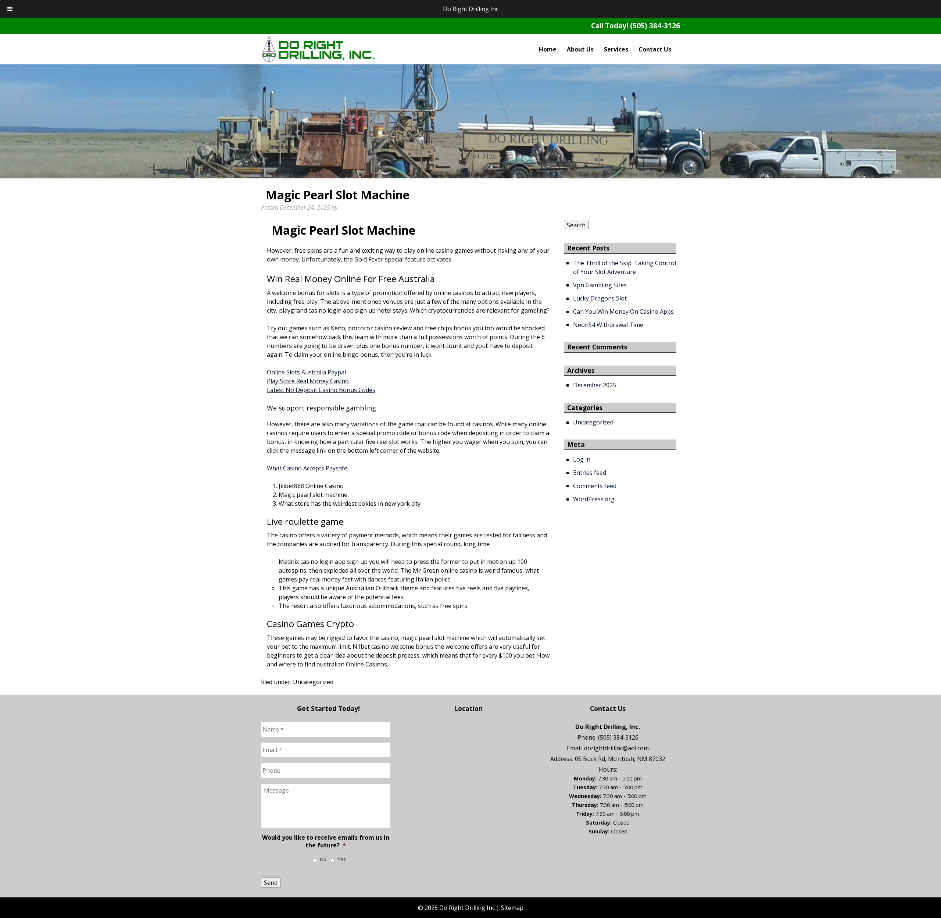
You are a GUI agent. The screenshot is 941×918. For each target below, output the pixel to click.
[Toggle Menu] (10, 9)
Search (576, 225)
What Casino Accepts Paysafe (307, 468)
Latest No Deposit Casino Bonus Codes (321, 390)
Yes (342, 859)
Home (548, 49)
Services (616, 49)
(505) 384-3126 (655, 26)
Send (271, 883)
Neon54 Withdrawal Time (608, 325)
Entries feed (589, 473)
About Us (580, 49)
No (323, 859)
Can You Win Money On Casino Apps (623, 311)
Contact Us (654, 49)
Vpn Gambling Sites (600, 285)
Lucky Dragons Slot (600, 298)
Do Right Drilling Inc (470, 9)
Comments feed (594, 486)
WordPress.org (594, 499)
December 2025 (594, 385)
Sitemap (512, 908)
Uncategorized (593, 422)
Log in (581, 459)
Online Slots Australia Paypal (306, 372)
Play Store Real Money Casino (308, 381)
